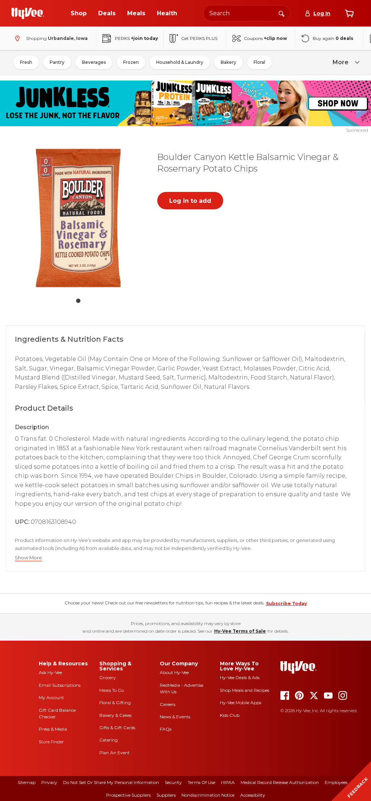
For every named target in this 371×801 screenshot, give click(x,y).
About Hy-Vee (174, 672)
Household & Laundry (179, 62)
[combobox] (246, 13)
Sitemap (27, 782)
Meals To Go (111, 690)
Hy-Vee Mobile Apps (240, 702)
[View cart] (349, 13)
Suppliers (166, 795)
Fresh (26, 62)
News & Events (175, 716)
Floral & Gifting (115, 702)
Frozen (131, 62)
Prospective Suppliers (128, 795)
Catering (108, 740)
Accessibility (252, 795)
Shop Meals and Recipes (244, 690)
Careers (167, 704)
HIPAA (228, 782)
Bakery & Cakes (115, 715)
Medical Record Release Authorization (280, 782)
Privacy (49, 782)
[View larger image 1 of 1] (78, 218)
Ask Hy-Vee (50, 672)
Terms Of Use (201, 782)
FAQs (165, 729)
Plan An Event (114, 752)
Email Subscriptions (59, 685)
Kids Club (229, 715)
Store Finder (51, 741)
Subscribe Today (286, 603)
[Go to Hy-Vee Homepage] (28, 13)
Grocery (107, 677)
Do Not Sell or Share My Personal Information (111, 782)
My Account (51, 697)
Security (173, 782)
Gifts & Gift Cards (117, 727)
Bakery (228, 62)
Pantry (57, 62)
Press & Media (53, 729)
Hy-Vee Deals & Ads (239, 677)
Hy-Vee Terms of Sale (240, 631)
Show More (28, 557)
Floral (259, 62)
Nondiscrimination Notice (208, 795)
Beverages (94, 62)
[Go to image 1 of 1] (78, 300)
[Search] (281, 13)
